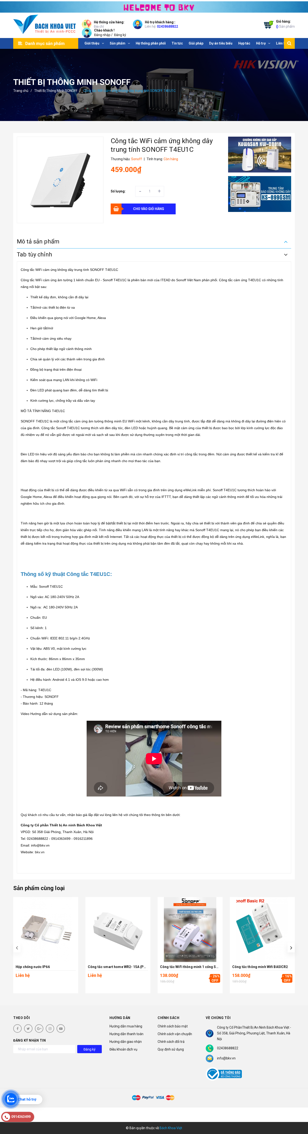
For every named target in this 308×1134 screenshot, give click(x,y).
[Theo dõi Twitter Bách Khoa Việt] (28, 1028)
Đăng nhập (102, 35)
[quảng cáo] (259, 154)
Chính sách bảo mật (173, 1026)
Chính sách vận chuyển (175, 1034)
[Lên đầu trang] (298, 1118)
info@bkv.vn (226, 1058)
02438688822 (167, 26)
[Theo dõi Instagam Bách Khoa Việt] (50, 1028)
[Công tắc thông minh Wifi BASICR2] (262, 929)
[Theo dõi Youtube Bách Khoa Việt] (61, 1028)
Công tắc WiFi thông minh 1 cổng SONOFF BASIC (199, 967)
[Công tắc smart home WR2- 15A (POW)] (117, 929)
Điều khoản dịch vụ (123, 1049)
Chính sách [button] (168, 1018)
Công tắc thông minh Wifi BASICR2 (260, 967)
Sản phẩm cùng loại (39, 888)
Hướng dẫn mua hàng (125, 1026)
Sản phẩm (285, 23)
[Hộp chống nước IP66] (45, 929)
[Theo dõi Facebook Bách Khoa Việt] (17, 1028)
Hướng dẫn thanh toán (126, 1034)
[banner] (154, 6)
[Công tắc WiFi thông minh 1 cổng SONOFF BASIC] (190, 929)
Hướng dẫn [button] (119, 1018)
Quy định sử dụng (171, 1049)
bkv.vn (40, 852)
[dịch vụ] (259, 194)
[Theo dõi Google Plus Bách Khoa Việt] (39, 1028)
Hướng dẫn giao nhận (125, 1042)
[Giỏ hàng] (267, 25)
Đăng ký (120, 35)
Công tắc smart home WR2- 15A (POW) (119, 967)
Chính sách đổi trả (171, 1042)
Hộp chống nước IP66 (33, 967)
